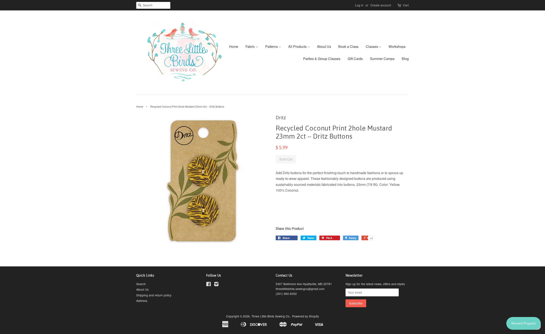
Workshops (397, 46)
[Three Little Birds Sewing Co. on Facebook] (208, 285)
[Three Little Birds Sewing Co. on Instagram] (216, 285)
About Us (324, 46)
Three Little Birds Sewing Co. (270, 316)
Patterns (272, 46)
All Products (297, 46)
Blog (405, 58)
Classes (372, 46)
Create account (380, 5)
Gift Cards (355, 58)
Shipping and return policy (153, 295)
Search (141, 284)
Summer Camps (382, 58)
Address (141, 300)
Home (233, 46)
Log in (359, 5)
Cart (406, 5)
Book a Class (348, 46)
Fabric (250, 46)
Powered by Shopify (305, 316)
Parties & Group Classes (321, 58)
